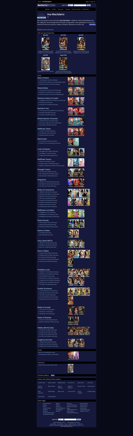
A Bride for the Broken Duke (47, 202)
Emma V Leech (81, 386)
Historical (58, 406)
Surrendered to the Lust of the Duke (49, 90)
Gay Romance (70, 411)
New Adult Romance (72, 409)
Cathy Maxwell (51, 396)
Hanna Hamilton (60, 387)
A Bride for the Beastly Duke (47, 243)
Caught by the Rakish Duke (46, 342)
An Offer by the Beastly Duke (63, 71)
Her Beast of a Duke (45, 311)
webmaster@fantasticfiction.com (77, 425)
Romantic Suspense (72, 406)
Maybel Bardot (62, 382)
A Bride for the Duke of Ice (46, 204)
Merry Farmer (51, 386)
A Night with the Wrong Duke (47, 155)
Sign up (93, 1)
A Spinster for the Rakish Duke (47, 104)
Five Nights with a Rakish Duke (47, 151)
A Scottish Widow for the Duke (47, 297)
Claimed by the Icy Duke (46, 313)
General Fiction (84, 403)
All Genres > (86, 9)
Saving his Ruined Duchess (46, 224)
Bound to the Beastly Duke (46, 247)
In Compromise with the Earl (47, 141)
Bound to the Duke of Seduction (48, 322)
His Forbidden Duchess (46, 276)
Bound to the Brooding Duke (47, 320)
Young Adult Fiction (85, 409)
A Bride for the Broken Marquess (48, 182)
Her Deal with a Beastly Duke (47, 176)
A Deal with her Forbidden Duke (48, 278)
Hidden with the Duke (61, 53)
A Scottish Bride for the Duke (47, 290)
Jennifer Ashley (91, 391)
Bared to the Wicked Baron (45, 352)
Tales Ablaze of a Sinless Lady (47, 80)
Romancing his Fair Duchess (47, 222)
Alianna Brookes (40, 387)
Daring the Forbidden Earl (46, 112)
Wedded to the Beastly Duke (47, 245)
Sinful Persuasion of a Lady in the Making (50, 94)
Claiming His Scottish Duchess (47, 293)
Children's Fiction (84, 411)
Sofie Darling (51, 391)
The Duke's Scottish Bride (46, 295)
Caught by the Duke (43, 53)
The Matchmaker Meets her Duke (47, 354)
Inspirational (83, 408)
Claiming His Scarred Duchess (47, 299)
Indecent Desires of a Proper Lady (48, 84)
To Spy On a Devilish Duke (46, 114)
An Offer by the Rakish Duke (47, 330)
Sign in (88, 1)
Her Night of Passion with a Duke (48, 184)
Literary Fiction (84, 405)
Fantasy (67, 9)
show (52, 375)
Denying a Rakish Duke (45, 135)
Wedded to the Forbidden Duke (48, 272)
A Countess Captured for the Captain (49, 123)
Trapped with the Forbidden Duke (48, 280)
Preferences (80, 424)
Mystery (47, 9)
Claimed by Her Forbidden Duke (48, 282)
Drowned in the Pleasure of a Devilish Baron (51, 82)
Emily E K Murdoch (70, 387)
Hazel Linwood (52, 382)
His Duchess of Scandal (46, 309)
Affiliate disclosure (72, 424)
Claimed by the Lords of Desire (46, 71)
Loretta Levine (71, 391)
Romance (60, 9)
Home (39, 1)
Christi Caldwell (80, 392)
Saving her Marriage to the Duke (48, 194)
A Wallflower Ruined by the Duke (48, 216)
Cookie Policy (60, 424)
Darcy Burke (41, 396)
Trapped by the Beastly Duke (47, 200)
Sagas (68, 408)
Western (58, 411)
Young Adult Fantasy (48, 414)
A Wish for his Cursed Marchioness (49, 143)
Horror (45, 406)
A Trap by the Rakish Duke (46, 257)
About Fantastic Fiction (59, 422)
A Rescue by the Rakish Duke (47, 261)
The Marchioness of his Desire (47, 121)
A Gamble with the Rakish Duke (48, 259)
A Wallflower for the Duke (46, 212)
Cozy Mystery (59, 409)
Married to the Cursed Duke (47, 196)
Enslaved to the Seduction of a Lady (49, 92)
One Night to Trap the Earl (46, 153)
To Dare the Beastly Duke (46, 131)
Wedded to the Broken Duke (47, 192)
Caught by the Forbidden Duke (81, 51)
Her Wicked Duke (44, 232)
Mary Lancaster (40, 392)
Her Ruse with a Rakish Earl (47, 171)
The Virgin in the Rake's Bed (47, 125)
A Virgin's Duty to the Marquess (48, 163)
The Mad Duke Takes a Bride (47, 206)
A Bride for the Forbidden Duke (48, 274)
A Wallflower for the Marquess (47, 214)
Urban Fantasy (47, 408)
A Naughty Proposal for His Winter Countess (51, 100)
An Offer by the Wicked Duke (63, 51)
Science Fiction (76, 9)
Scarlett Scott (41, 382)
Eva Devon (90, 382)
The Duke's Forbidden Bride (47, 284)
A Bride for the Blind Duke (46, 198)
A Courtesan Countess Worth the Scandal (50, 110)
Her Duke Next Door (45, 235)
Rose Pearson (91, 386)
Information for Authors (73, 422)
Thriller (54, 9)
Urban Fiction (83, 406)
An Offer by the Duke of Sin (47, 332)
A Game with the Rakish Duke (47, 253)
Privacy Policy (53, 424)
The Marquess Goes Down (46, 133)
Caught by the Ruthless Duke (45, 51)
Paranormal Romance (48, 412)
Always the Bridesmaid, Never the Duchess (51, 165)
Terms (66, 424)
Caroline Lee (71, 382)
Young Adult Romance (72, 412)
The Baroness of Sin (45, 102)
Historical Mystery (60, 408)
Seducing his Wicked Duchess (47, 226)
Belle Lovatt (61, 391)
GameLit (45, 409)
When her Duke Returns (46, 161)
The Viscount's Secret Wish (47, 186)
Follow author (41, 17)
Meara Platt (81, 382)
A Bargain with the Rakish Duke (48, 255)
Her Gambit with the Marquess (48, 173)
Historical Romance (47, 29)
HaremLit (45, 411)
